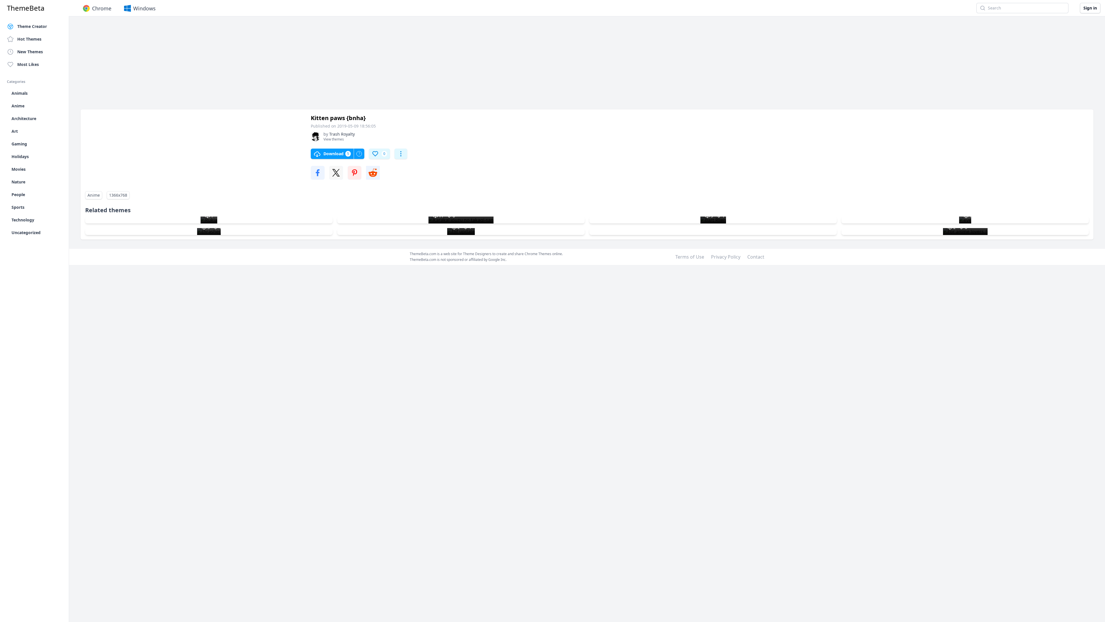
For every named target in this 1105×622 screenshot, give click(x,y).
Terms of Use (689, 257)
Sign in (1090, 8)
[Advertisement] (253, 65)
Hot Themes (29, 39)
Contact (755, 257)
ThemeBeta (25, 8)
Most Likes (28, 64)
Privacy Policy (725, 257)
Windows (144, 8)
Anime (93, 195)
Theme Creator (32, 26)
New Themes (30, 51)
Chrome (101, 8)
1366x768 (118, 195)
